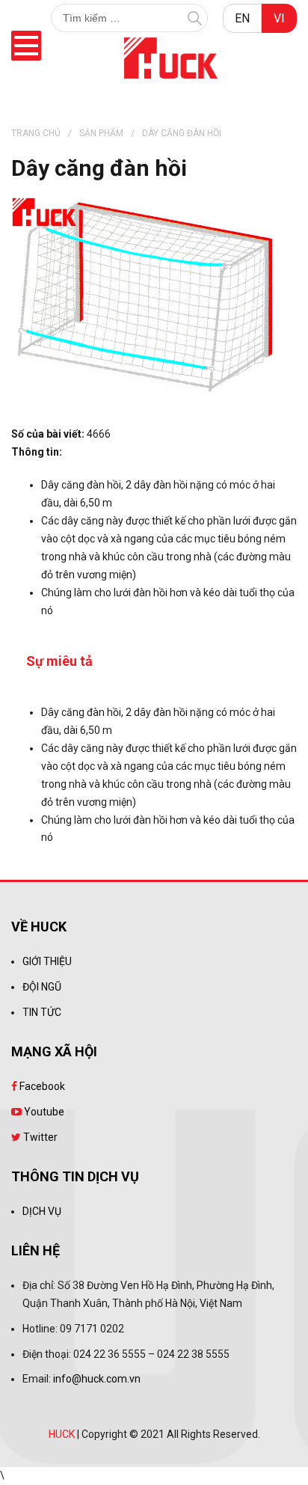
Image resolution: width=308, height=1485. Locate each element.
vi (279, 18)
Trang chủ (36, 133)
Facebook (41, 1086)
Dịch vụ (41, 1211)
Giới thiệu (47, 961)
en (242, 18)
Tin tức (41, 1012)
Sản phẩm (101, 133)
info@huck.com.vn (97, 1379)
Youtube (43, 1112)
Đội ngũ (41, 987)
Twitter (39, 1137)
